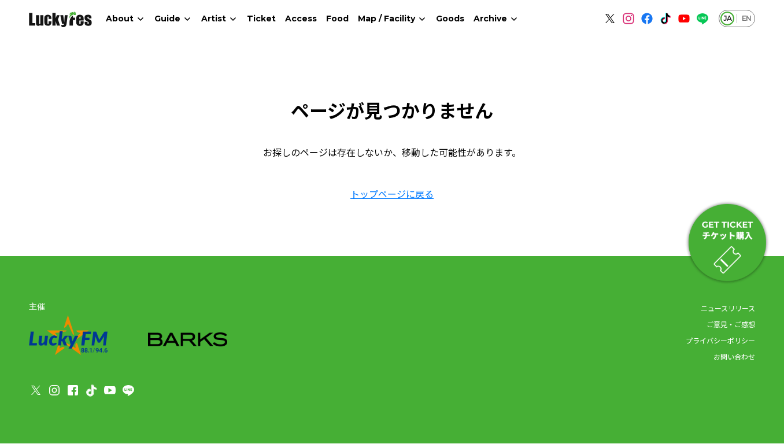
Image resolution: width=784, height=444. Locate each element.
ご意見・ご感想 (731, 324)
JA (727, 18)
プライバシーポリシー (720, 340)
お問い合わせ (734, 356)
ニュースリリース (728, 308)
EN (746, 18)
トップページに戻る (392, 194)
